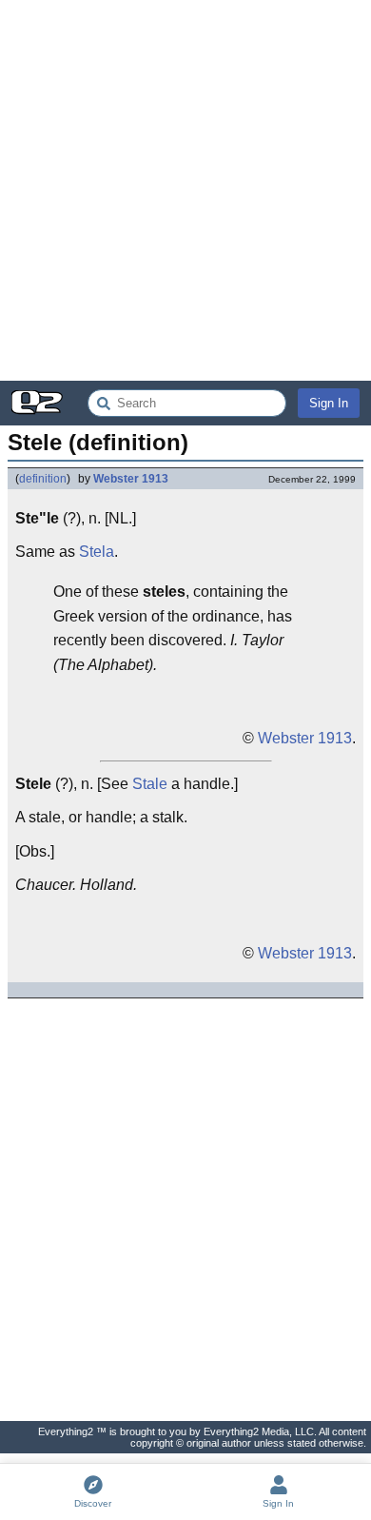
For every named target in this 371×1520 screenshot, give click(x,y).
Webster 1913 (130, 478)
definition (43, 478)
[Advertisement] (185, 190)
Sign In (328, 403)
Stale (149, 784)
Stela (96, 551)
